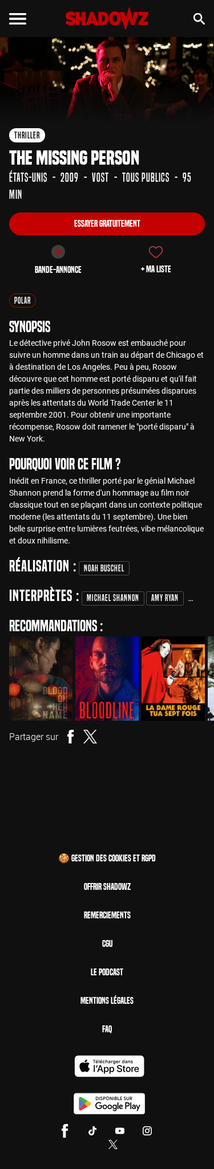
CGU (107, 943)
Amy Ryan (165, 597)
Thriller (27, 135)
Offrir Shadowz (107, 886)
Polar (22, 300)
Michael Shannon (113, 597)
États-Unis (28, 178)
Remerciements (107, 915)
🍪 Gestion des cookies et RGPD (107, 858)
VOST (100, 178)
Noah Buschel (104, 568)
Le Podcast (107, 972)
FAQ (107, 1029)
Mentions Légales (107, 1000)
